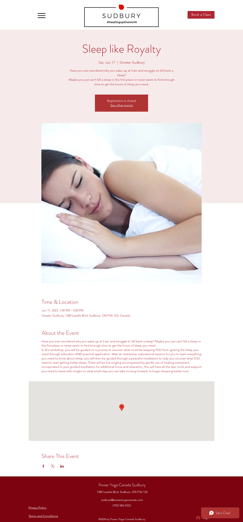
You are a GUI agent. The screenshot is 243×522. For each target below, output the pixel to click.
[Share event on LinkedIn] (62, 466)
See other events (121, 105)
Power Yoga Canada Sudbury (122, 485)
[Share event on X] (52, 466)
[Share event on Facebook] (43, 466)
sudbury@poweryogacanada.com (122, 500)
